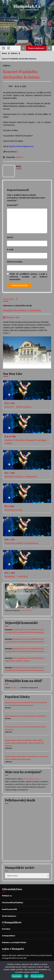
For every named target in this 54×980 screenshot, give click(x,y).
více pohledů (26, 610)
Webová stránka (14, 262)
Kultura (6, 65)
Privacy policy (37, 976)
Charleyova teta (13, 510)
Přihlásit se (7, 896)
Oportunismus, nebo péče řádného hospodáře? (25, 716)
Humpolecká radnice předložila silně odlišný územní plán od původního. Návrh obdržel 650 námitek (24, 743)
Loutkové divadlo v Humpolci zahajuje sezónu (25, 442)
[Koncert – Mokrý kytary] (27, 390)
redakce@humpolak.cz (32, 779)
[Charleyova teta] (27, 493)
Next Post (8, 299)
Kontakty (6, 929)
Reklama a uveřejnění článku (14, 942)
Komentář (12, 205)
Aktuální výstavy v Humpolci (20, 476)
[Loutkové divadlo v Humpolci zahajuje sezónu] (27, 423)
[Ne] (50, 970)
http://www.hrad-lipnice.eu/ (21, 146)
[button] (23, 48)
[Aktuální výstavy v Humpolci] (27, 460)
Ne (26, 976)
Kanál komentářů (9, 909)
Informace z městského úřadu (17, 306)
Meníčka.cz (15, 687)
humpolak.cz (27, 6)
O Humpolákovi (8, 935)
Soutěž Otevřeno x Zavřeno (22, 310)
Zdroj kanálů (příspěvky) (12, 902)
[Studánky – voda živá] (27, 560)
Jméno (10, 237)
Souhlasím (16, 976)
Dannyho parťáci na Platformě (21, 543)
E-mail (10, 249)
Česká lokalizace (9, 916)
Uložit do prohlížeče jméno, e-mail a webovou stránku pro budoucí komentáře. (28, 277)
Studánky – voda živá (16, 576)
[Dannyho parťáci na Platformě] (27, 526)
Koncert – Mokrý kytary (17, 407)
